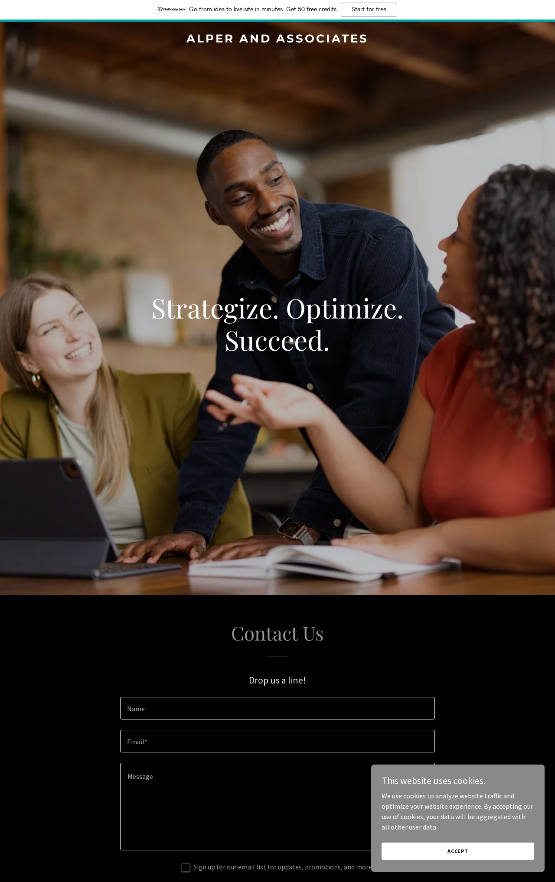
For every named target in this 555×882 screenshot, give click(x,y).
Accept (457, 851)
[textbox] (277, 708)
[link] (278, 40)
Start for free (369, 10)
